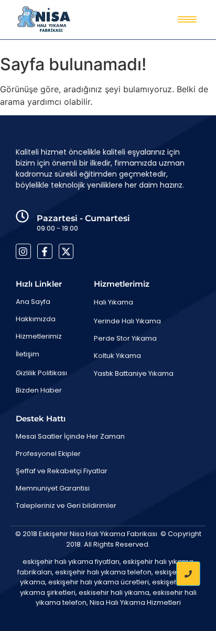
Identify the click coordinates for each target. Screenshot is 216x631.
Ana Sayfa (33, 302)
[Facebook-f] (44, 251)
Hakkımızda (36, 319)
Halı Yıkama (113, 302)
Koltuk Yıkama (117, 356)
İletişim (27, 354)
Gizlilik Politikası (41, 373)
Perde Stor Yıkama (125, 338)
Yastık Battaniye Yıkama (134, 373)
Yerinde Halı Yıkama (127, 321)
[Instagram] (23, 251)
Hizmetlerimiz (39, 336)
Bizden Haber (39, 390)
